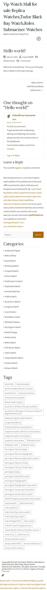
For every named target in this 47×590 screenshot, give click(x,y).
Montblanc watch (12, 317)
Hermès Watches (12, 291)
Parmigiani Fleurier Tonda (16, 463)
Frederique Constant (14, 281)
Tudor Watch (10, 353)
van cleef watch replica (13, 226)
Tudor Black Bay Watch (15, 516)
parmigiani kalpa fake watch (17, 476)
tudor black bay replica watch (17, 512)
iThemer (5, 571)
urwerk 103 (9, 534)
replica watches (26, 503)
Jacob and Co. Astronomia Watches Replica (19, 581)
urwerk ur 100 (23, 534)
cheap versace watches (14, 397)
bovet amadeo (23, 384)
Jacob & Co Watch (12, 302)
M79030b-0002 (11, 445)
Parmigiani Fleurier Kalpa (16, 449)
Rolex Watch (10, 342)
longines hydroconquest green (18, 427)
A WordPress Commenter (24, 115)
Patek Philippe (11, 332)
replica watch (10, 503)
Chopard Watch (12, 271)
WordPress (17, 569)
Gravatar (10, 149)
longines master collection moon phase (22, 431)
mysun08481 (28, 57)
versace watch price (32, 543)
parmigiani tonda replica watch (18, 494)
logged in (19, 168)
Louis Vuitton (10, 312)
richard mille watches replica (32, 588)
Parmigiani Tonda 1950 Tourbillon (19, 490)
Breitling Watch (12, 266)
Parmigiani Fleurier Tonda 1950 (18, 467)
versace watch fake (13, 543)
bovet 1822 (9, 384)
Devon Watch (11, 276)
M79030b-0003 (27, 445)
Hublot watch (11, 296)
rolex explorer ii (12, 508)
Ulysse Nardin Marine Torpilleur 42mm (22, 530)
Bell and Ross (10, 256)
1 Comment (25, 61)
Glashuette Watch (12, 286)
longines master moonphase (17, 436)
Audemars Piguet (12, 250)
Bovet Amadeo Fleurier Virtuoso (19, 389)
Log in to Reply (13, 155)
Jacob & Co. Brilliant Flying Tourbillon (21, 406)
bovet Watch (10, 261)
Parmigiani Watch (13, 327)
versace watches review (15, 539)
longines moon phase (14, 440)
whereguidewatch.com (13, 222)
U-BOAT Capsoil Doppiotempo (18, 525)
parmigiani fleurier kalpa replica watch (22, 458)
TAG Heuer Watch (12, 348)
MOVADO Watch (12, 322)
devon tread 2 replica (14, 402)
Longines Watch (12, 307)
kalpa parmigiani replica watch (18, 418)
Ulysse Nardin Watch (14, 358)
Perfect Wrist (9, 61)
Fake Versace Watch (16, 200)
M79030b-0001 (33, 440)
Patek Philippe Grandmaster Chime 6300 (22, 499)
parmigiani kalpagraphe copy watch (21, 485)
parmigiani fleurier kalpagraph (18, 454)
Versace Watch (11, 368)
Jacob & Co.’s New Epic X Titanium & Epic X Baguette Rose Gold (23, 412)
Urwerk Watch (11, 363)
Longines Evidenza (13, 422)
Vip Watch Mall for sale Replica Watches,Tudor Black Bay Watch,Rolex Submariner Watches (22, 16)
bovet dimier (10, 393)
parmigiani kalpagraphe (15, 481)
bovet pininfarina (26, 393)
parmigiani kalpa (12, 472)
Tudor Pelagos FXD (13, 521)
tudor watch (29, 521)
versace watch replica (14, 548)
